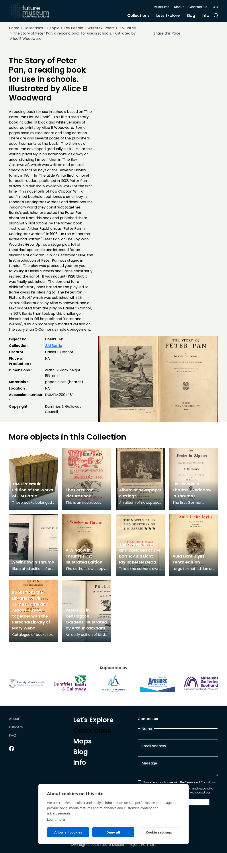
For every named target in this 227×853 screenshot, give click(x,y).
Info (205, 15)
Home (14, 28)
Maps (82, 742)
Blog (190, 15)
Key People (73, 28)
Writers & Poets (101, 28)
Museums (161, 6)
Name (147, 728)
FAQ (215, 6)
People (53, 28)
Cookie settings (159, 832)
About (179, 6)
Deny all (113, 832)
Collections (138, 15)
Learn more (56, 819)
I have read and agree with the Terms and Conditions (179, 782)
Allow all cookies (68, 832)
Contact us (197, 6)
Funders (16, 727)
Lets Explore (168, 15)
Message (149, 763)
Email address (154, 746)
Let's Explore (93, 721)
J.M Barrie (127, 28)
